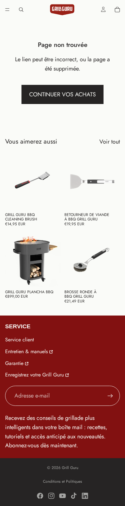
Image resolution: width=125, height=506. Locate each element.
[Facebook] (40, 496)
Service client (19, 339)
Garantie (14, 363)
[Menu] (7, 9)
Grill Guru (70, 468)
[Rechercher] (21, 10)
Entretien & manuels (26, 351)
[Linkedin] (85, 496)
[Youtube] (62, 496)
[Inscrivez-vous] (110, 395)
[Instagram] (51, 496)
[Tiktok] (74, 496)
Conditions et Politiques (62, 481)
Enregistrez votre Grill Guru (34, 374)
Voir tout (109, 142)
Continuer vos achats (62, 94)
